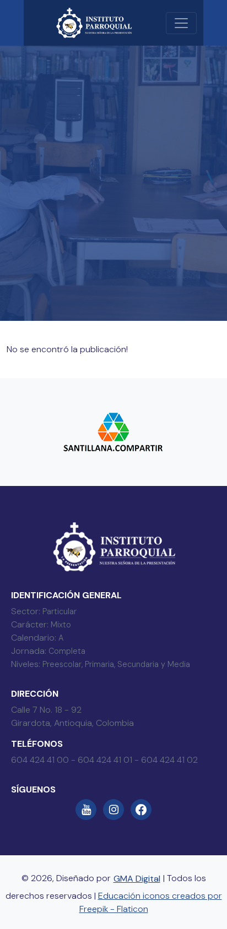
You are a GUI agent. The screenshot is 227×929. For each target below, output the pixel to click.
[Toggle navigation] (181, 23)
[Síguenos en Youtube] (85, 809)
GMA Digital (137, 878)
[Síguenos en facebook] (141, 809)
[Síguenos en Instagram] (113, 809)
